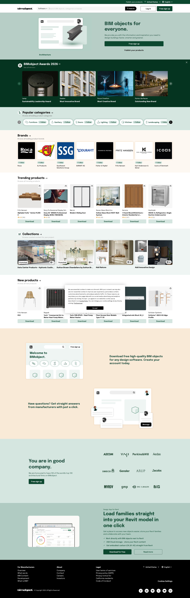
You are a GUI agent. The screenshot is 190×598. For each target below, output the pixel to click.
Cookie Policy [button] (83, 301)
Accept (95, 308)
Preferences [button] (78, 303)
